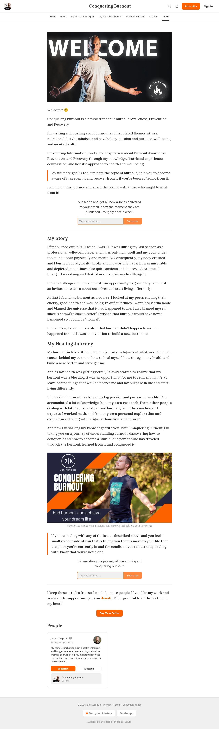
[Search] (169, 6)
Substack (92, 721)
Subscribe (190, 6)
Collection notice (132, 704)
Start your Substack (100, 713)
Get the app (126, 713)
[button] (52, 16)
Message (89, 668)
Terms (116, 704)
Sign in (208, 6)
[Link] (42, 238)
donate (106, 598)
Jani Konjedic (59, 638)
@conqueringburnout (62, 642)
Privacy (107, 704)
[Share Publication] (176, 6)
